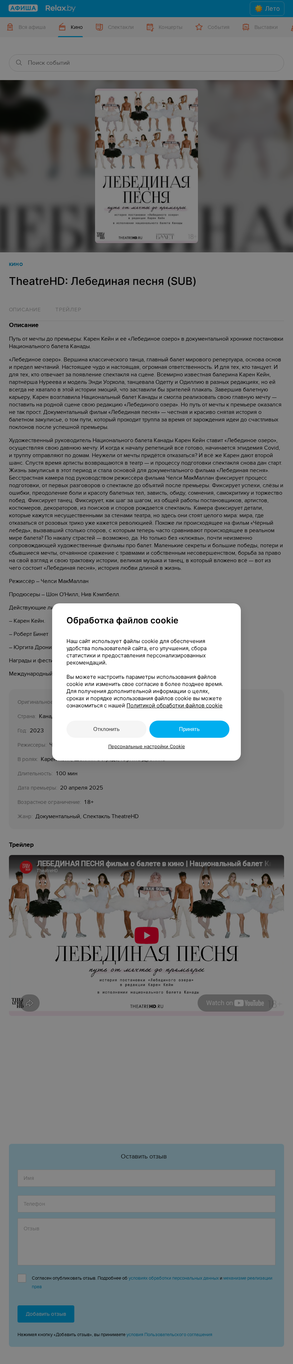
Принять (189, 729)
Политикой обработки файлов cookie (174, 705)
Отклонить (106, 729)
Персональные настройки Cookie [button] (146, 746)
